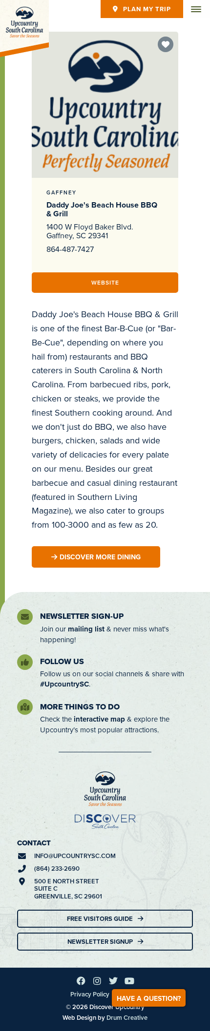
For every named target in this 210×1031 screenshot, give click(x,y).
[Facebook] (81, 980)
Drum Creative (126, 1017)
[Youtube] (129, 980)
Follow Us (62, 661)
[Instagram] (97, 980)
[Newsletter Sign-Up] (25, 617)
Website (105, 282)
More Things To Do (80, 706)
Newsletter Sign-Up (82, 616)
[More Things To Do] (25, 707)
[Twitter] (113, 980)
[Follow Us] (25, 662)
